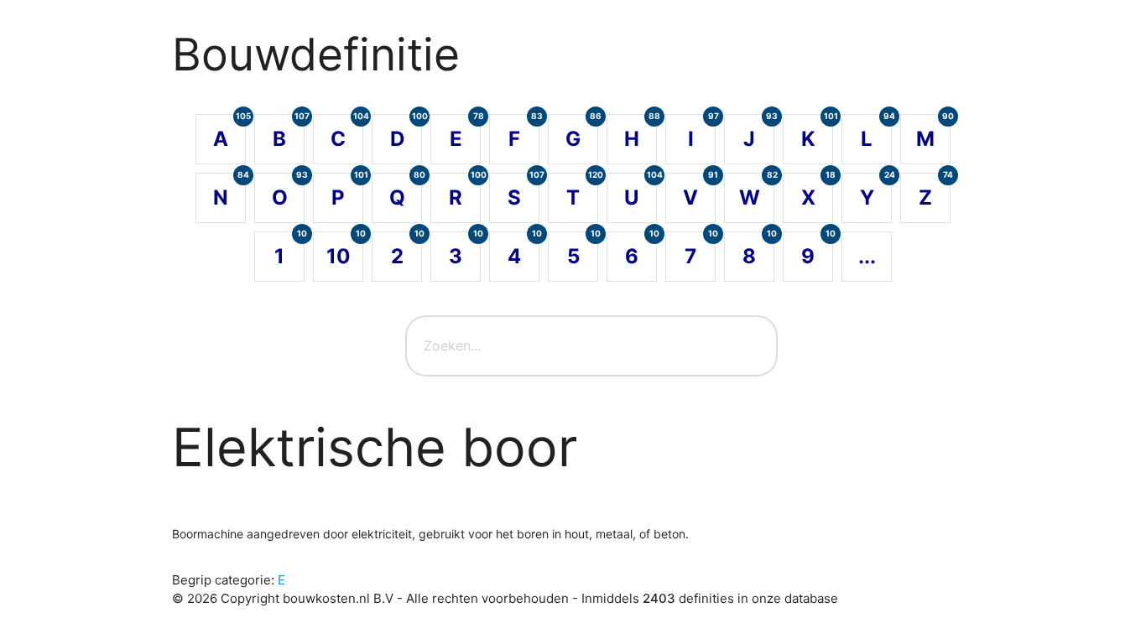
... (867, 256)
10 (344, 249)
